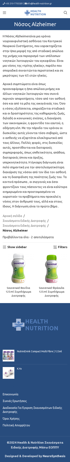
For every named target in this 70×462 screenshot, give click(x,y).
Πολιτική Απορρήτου (16, 425)
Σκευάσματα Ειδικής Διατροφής (24, 220)
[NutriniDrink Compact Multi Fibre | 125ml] (8, 355)
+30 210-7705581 (14, 3)
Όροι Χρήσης (11, 418)
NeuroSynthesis (54, 456)
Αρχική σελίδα (12, 215)
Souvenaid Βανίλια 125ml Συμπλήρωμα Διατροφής (18, 291)
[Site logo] (35, 12)
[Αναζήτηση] (65, 12)
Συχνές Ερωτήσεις (15, 401)
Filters (62, 247)
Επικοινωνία (10, 394)
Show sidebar (17, 247)
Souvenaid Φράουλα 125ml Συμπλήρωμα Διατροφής (51, 291)
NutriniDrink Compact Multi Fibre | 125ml (39, 351)
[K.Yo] (8, 373)
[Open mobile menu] (4, 12)
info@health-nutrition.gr (39, 3)
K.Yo (19, 368)
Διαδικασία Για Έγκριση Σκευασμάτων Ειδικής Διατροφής (32, 409)
